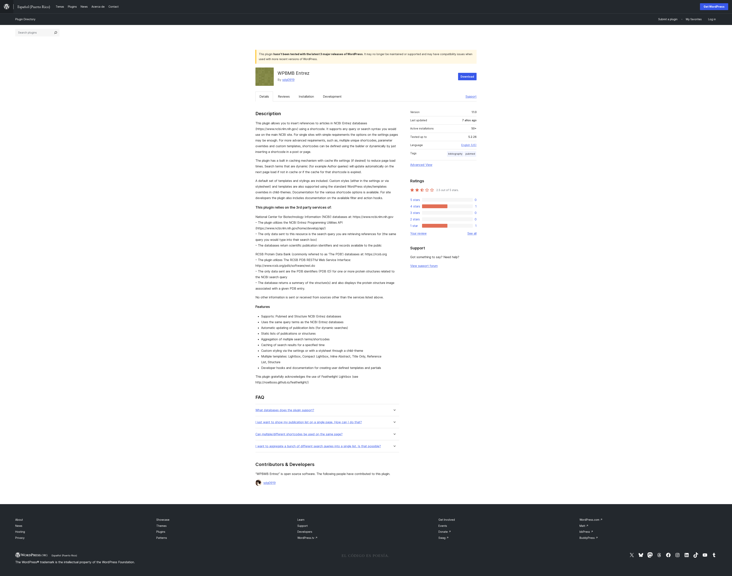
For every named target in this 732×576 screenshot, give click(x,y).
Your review (418, 233)
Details (264, 96)
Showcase (162, 519)
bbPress (586, 531)
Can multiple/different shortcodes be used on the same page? (299, 434)
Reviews (284, 96)
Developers (304, 531)
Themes (161, 525)
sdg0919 (288, 80)
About (19, 519)
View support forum (424, 266)
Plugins (160, 531)
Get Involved (446, 519)
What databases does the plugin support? (284, 410)
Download (467, 76)
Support (471, 96)
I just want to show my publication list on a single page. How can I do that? (308, 422)
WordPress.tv (307, 537)
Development (332, 96)
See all (472, 233)
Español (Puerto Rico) (64, 555)
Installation (306, 96)
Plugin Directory (25, 19)
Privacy (20, 537)
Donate (444, 531)
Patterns (161, 537)
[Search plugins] (55, 32)
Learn (300, 519)
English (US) (469, 145)
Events (442, 525)
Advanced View (421, 165)
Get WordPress (714, 6)
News (18, 525)
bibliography (455, 153)
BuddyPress (589, 537)
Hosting (20, 531)
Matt (584, 525)
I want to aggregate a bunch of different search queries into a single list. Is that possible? (318, 446)
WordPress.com (591, 519)
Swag (443, 537)
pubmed (470, 153)
